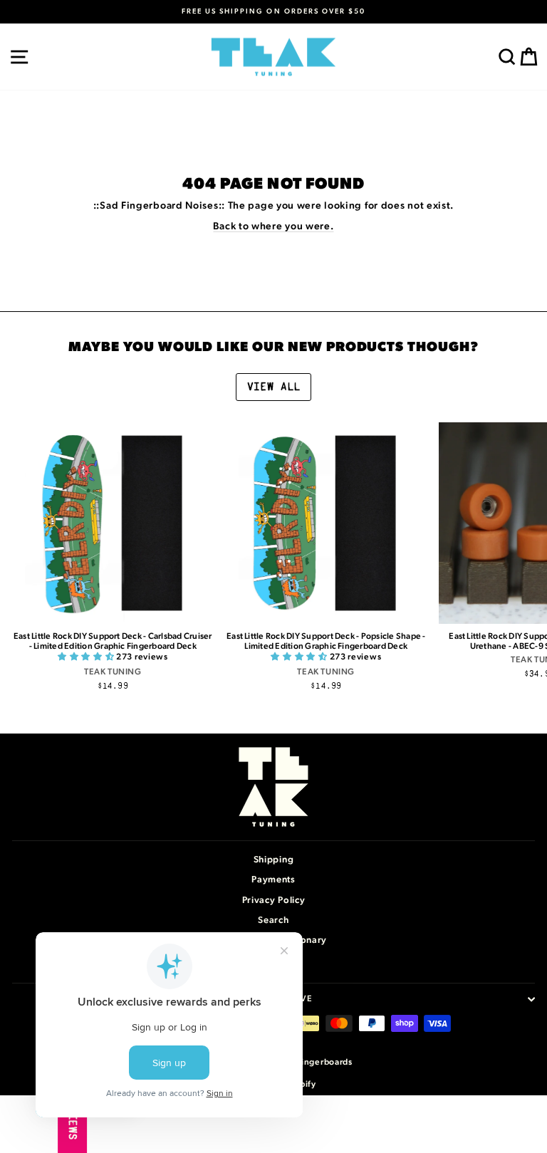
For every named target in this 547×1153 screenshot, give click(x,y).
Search (273, 920)
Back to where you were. (273, 226)
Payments (273, 880)
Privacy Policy (274, 900)
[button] (87, 656)
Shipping (274, 860)
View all (274, 387)
